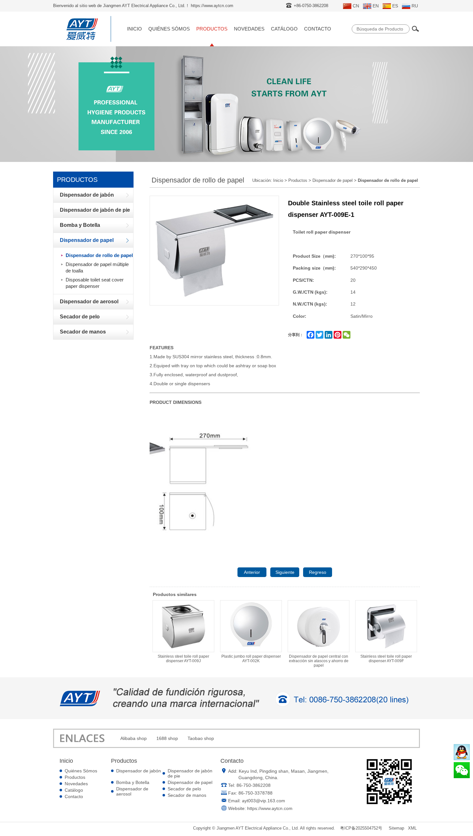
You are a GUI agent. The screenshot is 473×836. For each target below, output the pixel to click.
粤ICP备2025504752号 (361, 828)
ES (395, 5)
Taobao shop (201, 738)
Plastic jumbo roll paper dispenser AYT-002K (251, 658)
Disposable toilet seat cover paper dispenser (95, 283)
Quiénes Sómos (169, 28)
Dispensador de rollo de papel (99, 255)
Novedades (249, 28)
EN (376, 5)
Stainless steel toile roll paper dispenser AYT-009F (386, 658)
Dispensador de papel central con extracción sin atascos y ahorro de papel (318, 661)
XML (412, 828)
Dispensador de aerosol (132, 791)
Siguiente (284, 572)
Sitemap (396, 828)
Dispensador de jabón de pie (190, 773)
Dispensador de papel (332, 180)
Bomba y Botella (132, 782)
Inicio (134, 28)
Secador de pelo (184, 788)
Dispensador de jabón (138, 770)
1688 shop (167, 738)
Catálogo (284, 28)
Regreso (317, 572)
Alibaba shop (133, 738)
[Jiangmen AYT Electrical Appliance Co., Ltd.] (82, 40)
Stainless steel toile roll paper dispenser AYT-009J (183, 658)
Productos (211, 28)
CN (356, 5)
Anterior (252, 572)
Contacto (317, 28)
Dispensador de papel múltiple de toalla (97, 267)
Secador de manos (187, 795)
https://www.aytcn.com (269, 808)
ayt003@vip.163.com (263, 800)
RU (415, 5)
